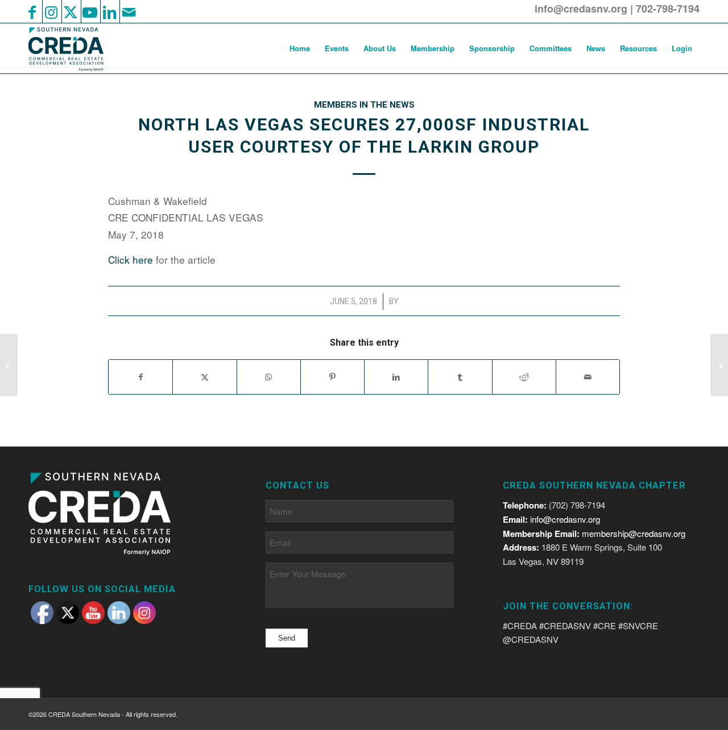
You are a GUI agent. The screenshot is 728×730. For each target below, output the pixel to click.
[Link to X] (70, 11)
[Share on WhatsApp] (268, 377)
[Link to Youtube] (89, 11)
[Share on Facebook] (140, 377)
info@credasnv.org (581, 8)
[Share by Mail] (587, 377)
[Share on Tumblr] (459, 377)
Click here (130, 259)
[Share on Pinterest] (332, 377)
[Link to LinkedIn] (109, 11)
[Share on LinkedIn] (396, 377)
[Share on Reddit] (524, 377)
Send (286, 638)
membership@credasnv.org (633, 533)
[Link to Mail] (128, 11)
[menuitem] (299, 48)
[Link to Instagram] (51, 11)
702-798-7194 (668, 8)
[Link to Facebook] (31, 11)
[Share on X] (204, 377)
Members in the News (364, 105)
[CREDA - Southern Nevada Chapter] (73, 48)
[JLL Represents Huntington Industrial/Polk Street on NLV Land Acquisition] (9, 365)
